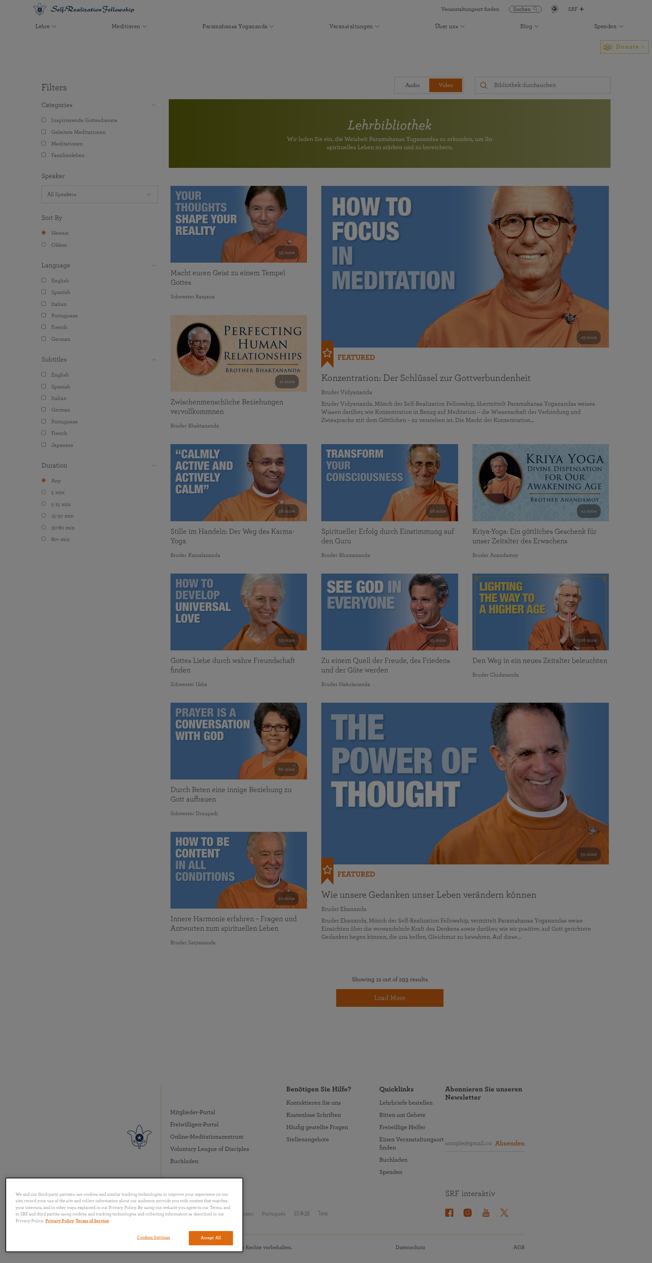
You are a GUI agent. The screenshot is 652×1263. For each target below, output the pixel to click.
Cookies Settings (153, 1237)
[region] (124, 1215)
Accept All (211, 1238)
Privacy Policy (60, 1221)
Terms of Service (92, 1221)
